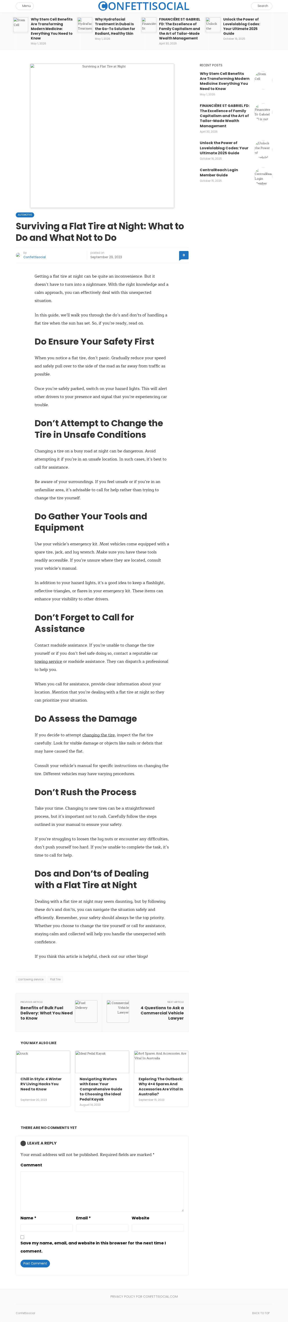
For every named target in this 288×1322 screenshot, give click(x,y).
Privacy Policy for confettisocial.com (144, 1296)
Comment (31, 1165)
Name (28, 1218)
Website (140, 1218)
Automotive (25, 214)
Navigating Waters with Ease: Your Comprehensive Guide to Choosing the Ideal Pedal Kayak (101, 1089)
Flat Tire (55, 979)
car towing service (30, 979)
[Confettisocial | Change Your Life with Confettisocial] (144, 6)
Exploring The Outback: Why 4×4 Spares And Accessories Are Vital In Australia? (161, 1086)
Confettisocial (34, 257)
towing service (48, 661)
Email (83, 1218)
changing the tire (98, 735)
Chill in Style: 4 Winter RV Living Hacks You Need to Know (41, 1084)
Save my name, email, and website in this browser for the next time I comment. (93, 1247)
